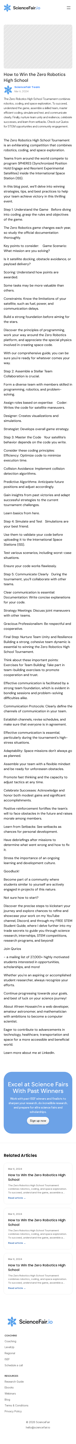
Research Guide (14, 1381)
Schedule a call (14, 1365)
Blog (7, 1399)
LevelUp (9, 1347)
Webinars (10, 1393)
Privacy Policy (13, 1411)
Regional (10, 1353)
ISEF (7, 1359)
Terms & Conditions (16, 1405)
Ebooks (9, 1387)
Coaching (10, 1341)
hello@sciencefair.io (38, 1427)
